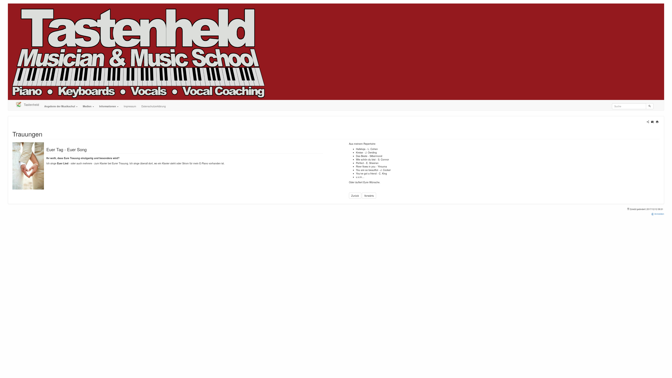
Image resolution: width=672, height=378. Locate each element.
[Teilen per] (647, 121)
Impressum (130, 106)
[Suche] (649, 106)
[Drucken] (657, 121)
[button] (61, 106)
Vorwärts (369, 195)
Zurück (355, 195)
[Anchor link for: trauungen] (45, 134)
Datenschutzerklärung (153, 106)
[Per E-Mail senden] (652, 121)
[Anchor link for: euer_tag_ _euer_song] (89, 149)
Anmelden (659, 213)
